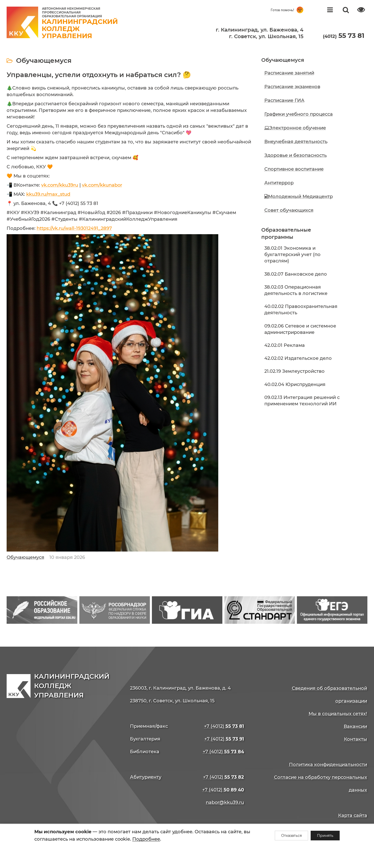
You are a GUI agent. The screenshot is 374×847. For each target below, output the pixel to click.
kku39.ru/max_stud (48, 194)
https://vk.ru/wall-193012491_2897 (74, 228)
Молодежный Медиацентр (300, 196)
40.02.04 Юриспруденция (294, 384)
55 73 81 (343, 36)
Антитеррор (279, 183)
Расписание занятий (289, 73)
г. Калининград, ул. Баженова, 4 (260, 30)
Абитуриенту (145, 777)
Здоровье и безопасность (295, 155)
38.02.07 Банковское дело (295, 274)
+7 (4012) (224, 726)
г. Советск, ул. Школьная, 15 (266, 36)
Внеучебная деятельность (295, 141)
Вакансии (355, 726)
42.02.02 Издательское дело (298, 358)
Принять (325, 835)
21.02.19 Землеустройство (294, 371)
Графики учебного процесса (298, 114)
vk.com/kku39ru (59, 185)
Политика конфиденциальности (328, 764)
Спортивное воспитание (294, 169)
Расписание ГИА (284, 100)
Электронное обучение (297, 128)
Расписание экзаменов (292, 87)
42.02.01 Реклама (284, 345)
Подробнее (146, 839)
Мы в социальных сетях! (338, 714)
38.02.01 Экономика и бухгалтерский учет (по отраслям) (292, 254)
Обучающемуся (25, 557)
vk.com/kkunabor (102, 185)
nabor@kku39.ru (225, 802)
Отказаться (291, 835)
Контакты (355, 739)
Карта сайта (352, 815)
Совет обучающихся (288, 210)
